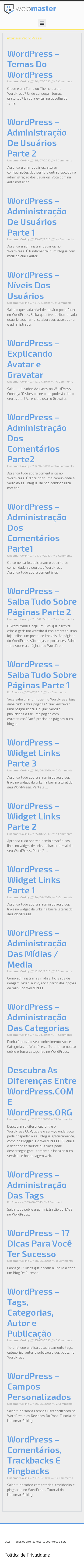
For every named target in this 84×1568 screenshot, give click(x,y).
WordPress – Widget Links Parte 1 (33, 879)
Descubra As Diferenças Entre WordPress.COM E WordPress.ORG (42, 1090)
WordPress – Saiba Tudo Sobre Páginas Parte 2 (42, 601)
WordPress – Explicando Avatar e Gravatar (33, 358)
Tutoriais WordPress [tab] (23, 38)
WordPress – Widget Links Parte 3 (33, 752)
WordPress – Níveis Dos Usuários (33, 285)
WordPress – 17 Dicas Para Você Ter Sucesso (39, 1243)
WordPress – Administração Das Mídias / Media (37, 948)
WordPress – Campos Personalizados (39, 1386)
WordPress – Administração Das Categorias (38, 1017)
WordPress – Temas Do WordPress (33, 64)
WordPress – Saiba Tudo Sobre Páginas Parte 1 (42, 674)
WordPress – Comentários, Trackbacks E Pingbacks (34, 1455)
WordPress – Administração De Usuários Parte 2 (37, 137)
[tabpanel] (42, 777)
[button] (42, 23)
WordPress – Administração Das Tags (37, 1184)
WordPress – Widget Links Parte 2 (33, 816)
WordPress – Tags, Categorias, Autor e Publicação (33, 1312)
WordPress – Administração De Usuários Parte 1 (37, 216)
